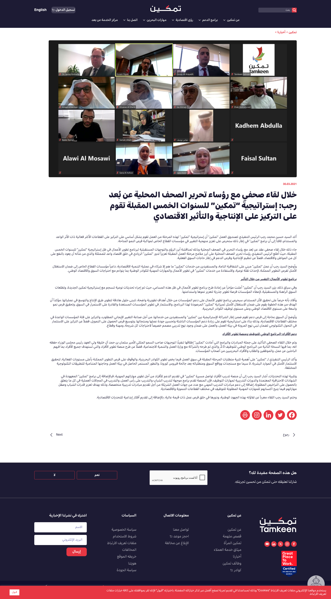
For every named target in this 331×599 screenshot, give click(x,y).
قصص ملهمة (232, 536)
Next (59, 435)
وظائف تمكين (232, 563)
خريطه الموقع (126, 556)
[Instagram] (257, 415)
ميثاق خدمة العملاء (227, 550)
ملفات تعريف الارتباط (121, 543)
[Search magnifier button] (294, 10)
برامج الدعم (210, 20)
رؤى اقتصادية (184, 20)
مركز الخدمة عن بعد (105, 20)
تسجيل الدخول (65, 10)
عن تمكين (233, 20)
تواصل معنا (181, 530)
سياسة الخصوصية (123, 530)
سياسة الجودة (126, 570)
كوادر (237, 570)
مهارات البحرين (156, 20)
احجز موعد (181, 536)
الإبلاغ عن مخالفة (177, 543)
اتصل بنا (132, 20)
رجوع (286, 435)
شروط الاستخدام (124, 536)
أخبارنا (237, 556)
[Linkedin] (268, 415)
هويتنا (132, 563)
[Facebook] (292, 415)
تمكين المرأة (232, 543)
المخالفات (129, 550)
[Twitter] (280, 415)
